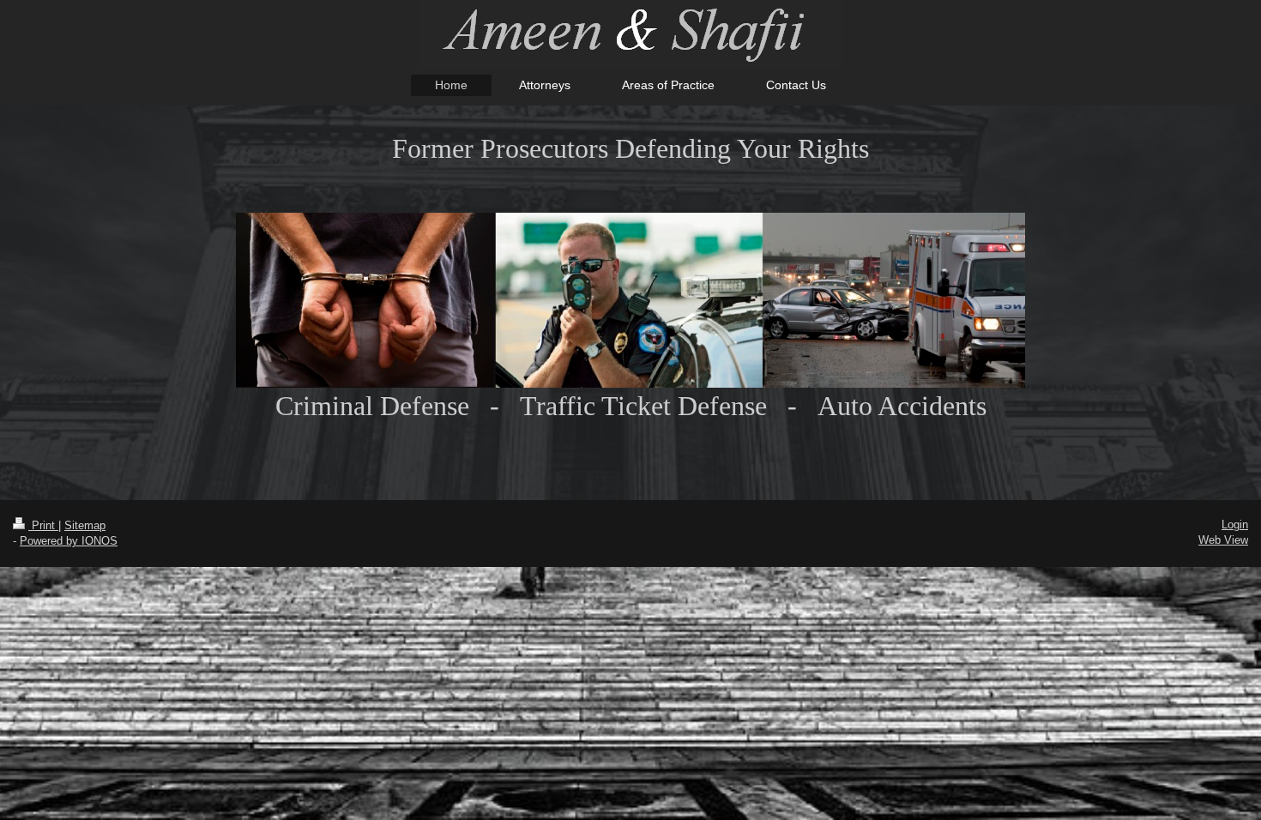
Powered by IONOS (69, 540)
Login (1235, 524)
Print (43, 525)
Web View (1223, 540)
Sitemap (85, 525)
